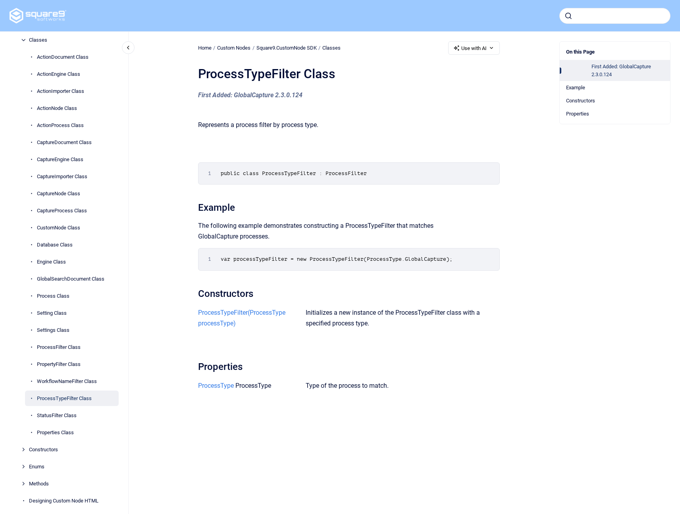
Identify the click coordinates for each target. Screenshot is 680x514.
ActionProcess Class (60, 125)
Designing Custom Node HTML (63, 501)
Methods (39, 484)
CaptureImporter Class (62, 176)
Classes (38, 40)
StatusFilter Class (57, 415)
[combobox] (615, 15)
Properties (577, 114)
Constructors (43, 449)
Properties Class (55, 432)
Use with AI (474, 48)
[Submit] (568, 16)
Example (575, 87)
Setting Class (52, 313)
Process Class (53, 296)
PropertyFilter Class (59, 364)
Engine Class (51, 262)
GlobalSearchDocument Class (70, 279)
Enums (36, 467)
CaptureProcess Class (62, 211)
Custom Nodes (233, 48)
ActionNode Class (57, 108)
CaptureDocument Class (64, 142)
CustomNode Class (58, 228)
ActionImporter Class (60, 91)
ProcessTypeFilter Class (64, 398)
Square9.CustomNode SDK (286, 48)
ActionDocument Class (63, 57)
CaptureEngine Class (60, 159)
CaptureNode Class (58, 193)
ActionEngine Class (58, 74)
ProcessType (216, 385)
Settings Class (53, 330)
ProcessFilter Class (59, 347)
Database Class (55, 245)
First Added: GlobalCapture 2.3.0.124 (621, 70)
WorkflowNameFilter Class (67, 381)
